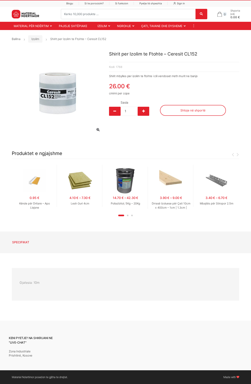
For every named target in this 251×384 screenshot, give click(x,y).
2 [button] (127, 215)
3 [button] (132, 215)
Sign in (181, 3)
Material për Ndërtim (31, 26)
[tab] (20, 242)
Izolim (102, 26)
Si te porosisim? (94, 3)
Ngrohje (124, 26)
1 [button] (121, 215)
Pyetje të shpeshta (150, 3)
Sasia (124, 102)
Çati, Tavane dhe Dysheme (161, 26)
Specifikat (20, 242)
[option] (57, 93)
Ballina (16, 39)
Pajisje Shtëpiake (73, 26)
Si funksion (121, 3)
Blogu (69, 3)
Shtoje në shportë (193, 110)
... (193, 25)
